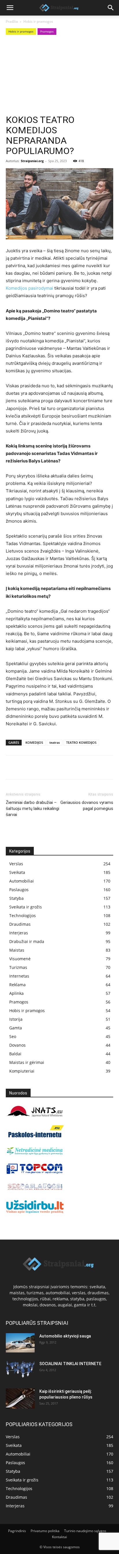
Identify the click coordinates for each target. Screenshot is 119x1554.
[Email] (78, 767)
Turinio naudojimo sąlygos (85, 1530)
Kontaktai (59, 1536)
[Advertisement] (59, 75)
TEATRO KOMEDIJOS (81, 742)
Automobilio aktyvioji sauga (65, 1336)
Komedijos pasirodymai (29, 288)
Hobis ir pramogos (38, 21)
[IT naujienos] (35, 1172)
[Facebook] (11, 767)
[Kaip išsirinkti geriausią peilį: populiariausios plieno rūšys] (20, 1398)
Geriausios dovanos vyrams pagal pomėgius (86, 805)
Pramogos (47, 31)
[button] (10, 8)
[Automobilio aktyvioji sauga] (20, 1342)
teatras (54, 742)
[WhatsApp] (51, 767)
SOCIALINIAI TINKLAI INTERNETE (70, 1363)
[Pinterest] (38, 767)
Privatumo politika (45, 1530)
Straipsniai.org (32, 161)
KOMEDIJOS (34, 742)
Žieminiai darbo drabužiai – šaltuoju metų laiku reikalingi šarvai (32, 808)
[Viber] (64, 767)
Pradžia (12, 21)
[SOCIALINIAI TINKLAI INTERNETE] (20, 1369)
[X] (25, 767)
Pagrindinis (17, 1530)
